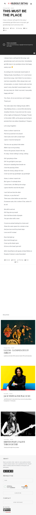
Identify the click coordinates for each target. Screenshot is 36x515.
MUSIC (12, 8)
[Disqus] (18, 289)
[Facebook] (7, 471)
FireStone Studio (8, 511)
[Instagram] (12, 471)
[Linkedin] (4, 471)
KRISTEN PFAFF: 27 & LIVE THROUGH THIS (14, 443)
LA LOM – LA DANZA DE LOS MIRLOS (16, 351)
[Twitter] (9, 471)
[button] (6, 28)
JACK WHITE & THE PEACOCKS (17, 396)
